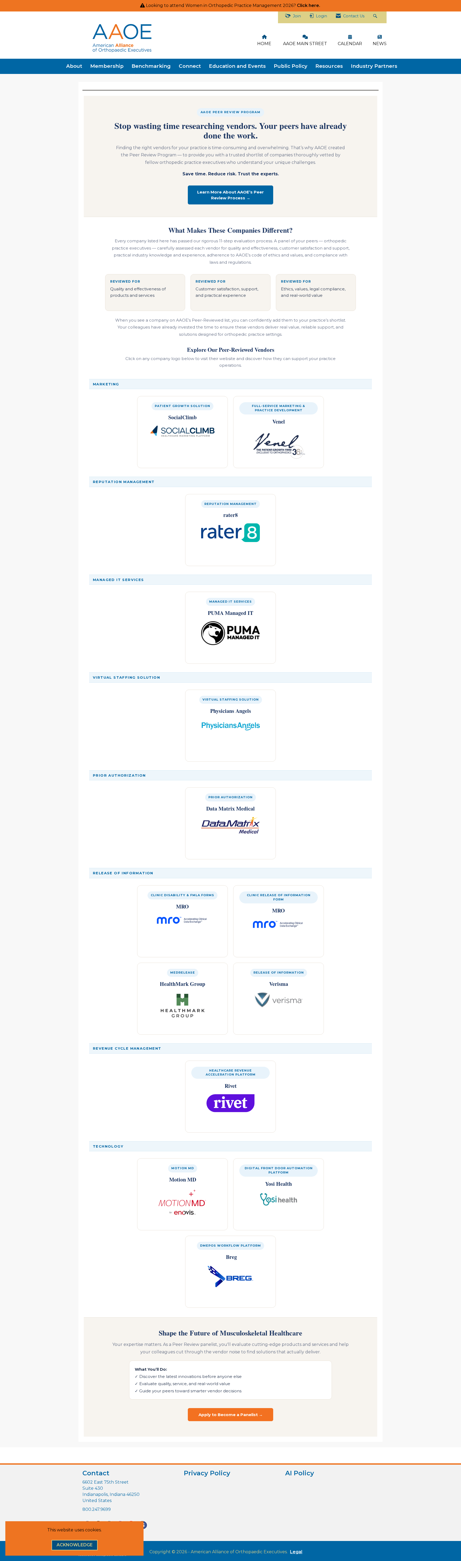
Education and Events (237, 66)
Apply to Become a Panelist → (230, 1414)
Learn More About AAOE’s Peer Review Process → (230, 194)
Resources (329, 66)
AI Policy (299, 1473)
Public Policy (290, 66)
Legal (296, 1551)
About (74, 66)
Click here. (309, 5)
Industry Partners (374, 66)
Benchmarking (151, 66)
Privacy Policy (207, 1473)
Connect (190, 66)
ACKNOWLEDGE (75, 1544)
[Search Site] (375, 17)
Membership (107, 66)
